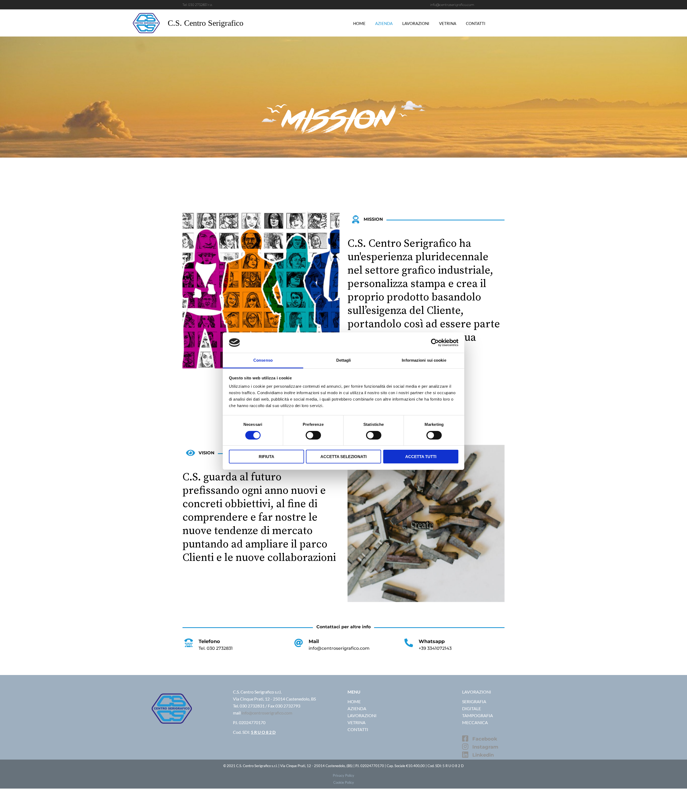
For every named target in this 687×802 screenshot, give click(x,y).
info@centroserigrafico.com (267, 712)
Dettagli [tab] (343, 360)
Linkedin (483, 755)
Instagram (485, 747)
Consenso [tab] (263, 360)
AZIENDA (357, 708)
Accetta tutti (420, 456)
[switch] (313, 435)
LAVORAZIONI (362, 715)
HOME (354, 701)
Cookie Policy (343, 782)
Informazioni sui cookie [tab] (424, 360)
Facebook (484, 739)
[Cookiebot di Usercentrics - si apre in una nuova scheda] (434, 343)
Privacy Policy (343, 775)
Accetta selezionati (343, 456)
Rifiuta (266, 456)
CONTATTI (358, 729)
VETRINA (357, 722)
